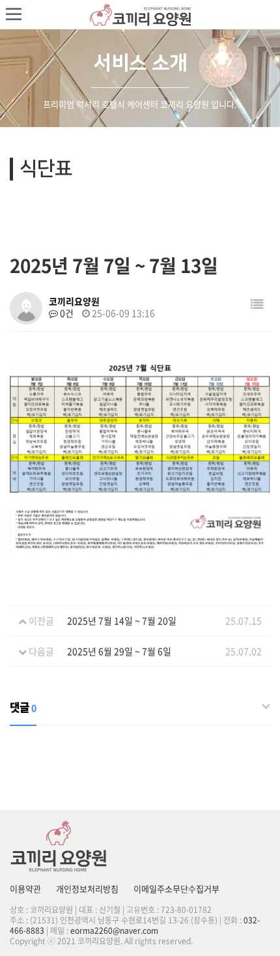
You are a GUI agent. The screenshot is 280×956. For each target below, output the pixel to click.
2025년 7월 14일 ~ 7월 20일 (121, 620)
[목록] (257, 303)
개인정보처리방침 (87, 888)
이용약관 (25, 888)
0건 (66, 312)
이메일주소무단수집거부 (176, 888)
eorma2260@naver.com (114, 930)
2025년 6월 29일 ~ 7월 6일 (119, 651)
